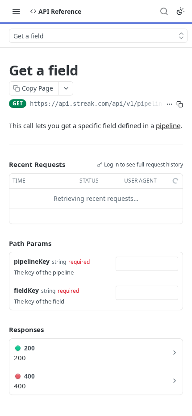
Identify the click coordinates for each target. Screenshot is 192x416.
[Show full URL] (169, 104)
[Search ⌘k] (164, 11)
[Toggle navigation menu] (16, 11)
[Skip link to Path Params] (2, 243)
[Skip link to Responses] (2, 330)
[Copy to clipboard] (179, 104)
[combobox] (147, 264)
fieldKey (26, 290)
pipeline (168, 125)
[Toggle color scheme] (180, 11)
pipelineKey (32, 261)
